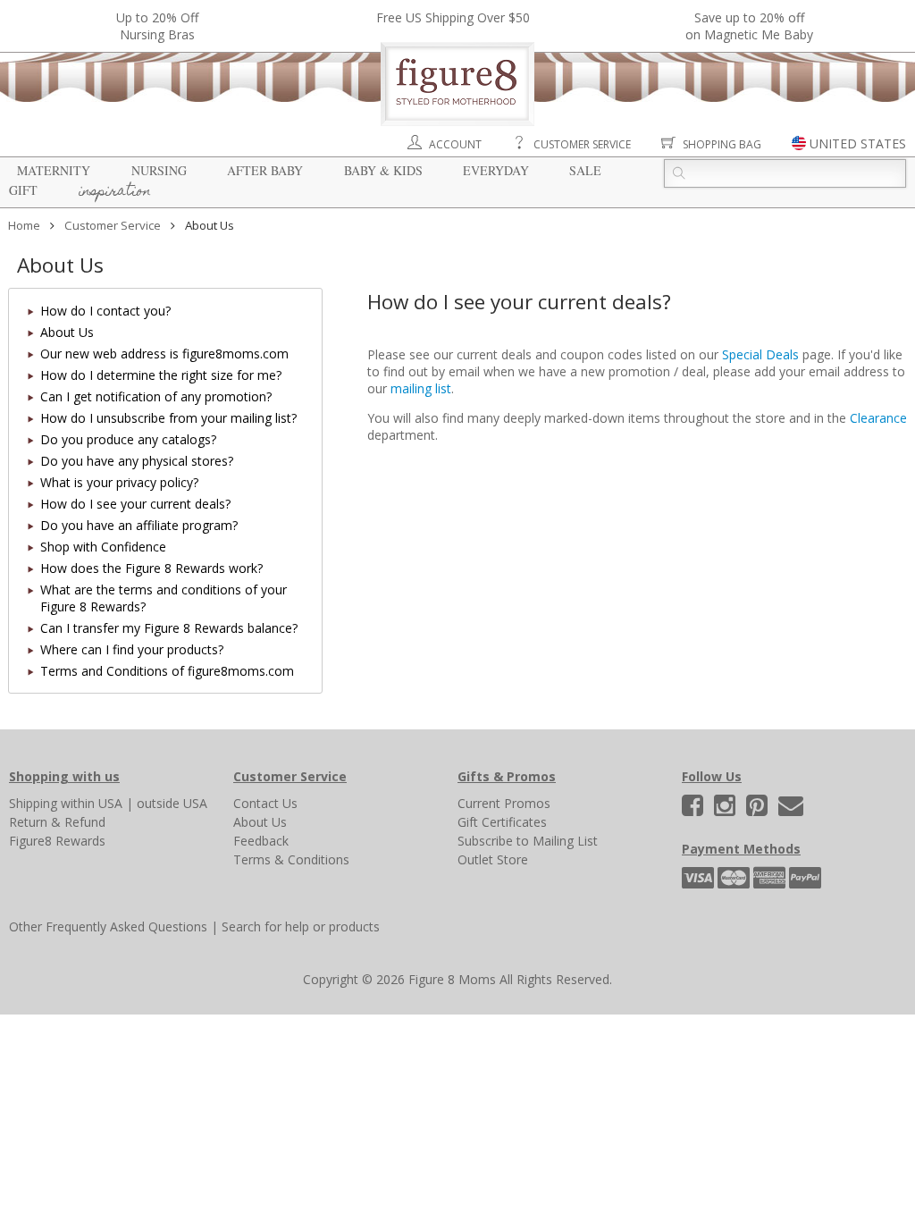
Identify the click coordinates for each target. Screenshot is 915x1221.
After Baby (265, 170)
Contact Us (265, 803)
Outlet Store (493, 859)
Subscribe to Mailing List (528, 840)
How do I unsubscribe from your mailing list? (168, 417)
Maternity (53, 170)
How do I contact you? (105, 310)
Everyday (496, 170)
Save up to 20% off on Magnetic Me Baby (749, 26)
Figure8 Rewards (57, 840)
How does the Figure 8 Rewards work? (151, 568)
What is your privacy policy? (119, 482)
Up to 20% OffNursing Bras (157, 26)
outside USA (172, 803)
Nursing (159, 170)
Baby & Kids (383, 170)
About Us (67, 332)
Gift (23, 189)
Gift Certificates (502, 821)
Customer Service (582, 144)
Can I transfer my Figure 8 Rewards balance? (169, 627)
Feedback (261, 840)
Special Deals (760, 354)
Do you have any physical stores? (136, 460)
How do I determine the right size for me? (160, 374)
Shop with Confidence (103, 546)
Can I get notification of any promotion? (156, 396)
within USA (91, 803)
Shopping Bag (722, 144)
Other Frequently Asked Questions (108, 926)
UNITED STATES (858, 143)
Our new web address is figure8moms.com (164, 353)
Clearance (878, 417)
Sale (585, 170)
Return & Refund (57, 821)
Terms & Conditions (291, 859)
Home (24, 225)
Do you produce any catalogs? (128, 439)
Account (455, 144)
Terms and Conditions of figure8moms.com (167, 670)
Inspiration (115, 192)
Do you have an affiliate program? (139, 525)
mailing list (420, 388)
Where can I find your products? (131, 649)
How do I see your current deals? (135, 503)
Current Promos (504, 803)
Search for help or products (301, 926)
